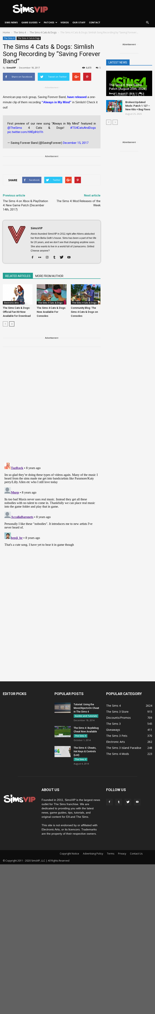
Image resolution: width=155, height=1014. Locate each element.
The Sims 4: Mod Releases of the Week (79, 203)
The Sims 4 (9, 38)
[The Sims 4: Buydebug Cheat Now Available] (62, 731)
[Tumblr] (55, 257)
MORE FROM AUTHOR (49, 276)
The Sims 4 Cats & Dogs (29, 38)
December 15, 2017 (75, 143)
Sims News (11, 22)
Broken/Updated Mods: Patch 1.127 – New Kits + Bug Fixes (137, 106)
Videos (65, 22)
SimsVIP (11, 67)
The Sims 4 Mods (117, 754)
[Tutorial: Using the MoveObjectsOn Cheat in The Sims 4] (62, 708)
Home (6, 32)
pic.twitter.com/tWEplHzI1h (25, 132)
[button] (147, 22)
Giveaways (113, 730)
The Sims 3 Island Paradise (123, 748)
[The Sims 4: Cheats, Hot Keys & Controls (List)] (62, 751)
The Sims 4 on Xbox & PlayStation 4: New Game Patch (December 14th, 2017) (25, 205)
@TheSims (14, 128)
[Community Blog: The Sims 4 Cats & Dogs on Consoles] (86, 294)
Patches (49, 22)
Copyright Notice (69, 853)
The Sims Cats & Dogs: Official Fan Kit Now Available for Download (17, 311)
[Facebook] (34, 257)
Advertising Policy (93, 853)
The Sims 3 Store (117, 711)
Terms (110, 853)
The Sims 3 (113, 724)
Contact (94, 22)
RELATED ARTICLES (17, 276)
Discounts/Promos (118, 718)
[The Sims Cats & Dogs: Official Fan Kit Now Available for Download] (17, 294)
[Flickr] (41, 257)
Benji (112, 93)
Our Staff (78, 22)
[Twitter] (63, 257)
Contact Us (136, 853)
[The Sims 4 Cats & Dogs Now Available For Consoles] (51, 294)
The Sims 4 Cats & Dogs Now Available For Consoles (51, 311)
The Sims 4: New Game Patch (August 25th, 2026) (128, 87)
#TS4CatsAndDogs (83, 128)
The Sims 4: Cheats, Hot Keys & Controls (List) (85, 751)
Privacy (122, 853)
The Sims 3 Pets (116, 736)
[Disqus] (52, 407)
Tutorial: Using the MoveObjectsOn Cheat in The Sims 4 (86, 708)
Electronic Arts (11, 302)
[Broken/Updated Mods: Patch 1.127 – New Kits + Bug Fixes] (114, 106)
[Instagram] (48, 257)
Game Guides (29, 22)
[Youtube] (70, 257)
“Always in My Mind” (56, 102)
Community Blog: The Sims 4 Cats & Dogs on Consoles (84, 311)
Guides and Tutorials (86, 716)
